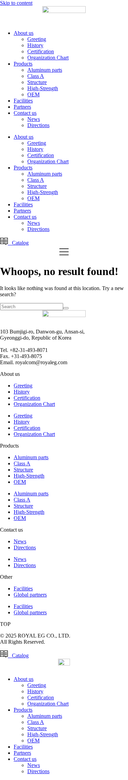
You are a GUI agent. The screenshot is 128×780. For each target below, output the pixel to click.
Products (23, 64)
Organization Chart (48, 57)
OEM (33, 94)
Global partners (30, 595)
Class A (35, 76)
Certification (40, 51)
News (33, 119)
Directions (38, 125)
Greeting (36, 39)
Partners (22, 107)
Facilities (23, 101)
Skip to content (16, 3)
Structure (37, 82)
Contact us (25, 113)
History (35, 45)
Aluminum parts (44, 70)
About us (23, 33)
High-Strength (42, 88)
